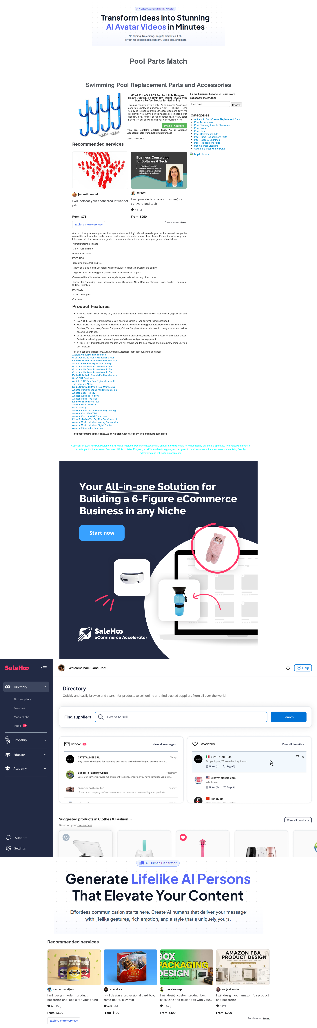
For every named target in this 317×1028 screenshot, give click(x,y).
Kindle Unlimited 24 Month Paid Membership (94, 360)
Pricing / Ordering (174, 125)
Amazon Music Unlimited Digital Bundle (92, 424)
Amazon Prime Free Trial (84, 398)
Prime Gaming (79, 407)
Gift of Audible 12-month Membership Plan (93, 357)
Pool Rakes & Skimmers (207, 139)
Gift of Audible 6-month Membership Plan (92, 369)
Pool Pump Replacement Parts (210, 136)
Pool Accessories (203, 122)
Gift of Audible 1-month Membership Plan (92, 372)
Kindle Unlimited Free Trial (85, 401)
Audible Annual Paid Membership (89, 354)
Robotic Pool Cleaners (206, 145)
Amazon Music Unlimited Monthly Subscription (95, 422)
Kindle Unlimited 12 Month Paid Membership (94, 375)
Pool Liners (200, 131)
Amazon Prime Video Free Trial (87, 427)
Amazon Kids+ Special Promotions (89, 416)
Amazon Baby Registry (83, 392)
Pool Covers (200, 128)
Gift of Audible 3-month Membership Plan (92, 366)
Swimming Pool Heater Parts (209, 148)
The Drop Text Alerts (82, 383)
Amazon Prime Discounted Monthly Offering (94, 410)
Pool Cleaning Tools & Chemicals (212, 125)
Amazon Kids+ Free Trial (84, 413)
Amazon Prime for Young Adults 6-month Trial (94, 389)
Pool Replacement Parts (207, 142)
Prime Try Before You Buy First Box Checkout (94, 419)
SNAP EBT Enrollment (83, 378)
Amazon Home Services (84, 404)
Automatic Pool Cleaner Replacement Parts (217, 119)
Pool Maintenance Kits (206, 134)
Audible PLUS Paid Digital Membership (92, 363)
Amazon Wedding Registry (85, 395)
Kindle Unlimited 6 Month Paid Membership (94, 386)
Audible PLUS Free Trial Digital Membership (94, 380)
